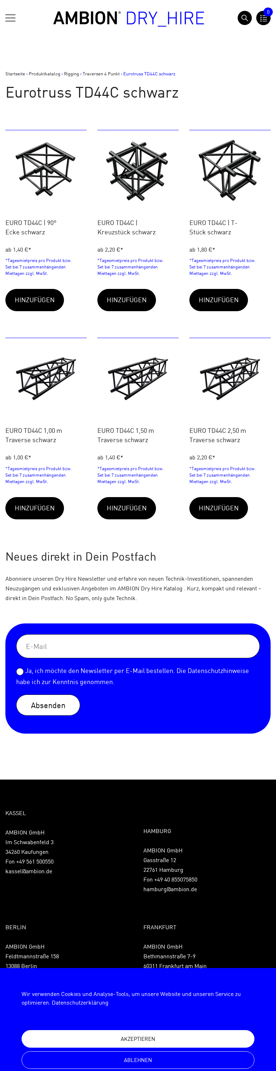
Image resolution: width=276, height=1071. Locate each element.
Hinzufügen (35, 300)
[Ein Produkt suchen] (244, 18)
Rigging (71, 73)
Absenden (48, 705)
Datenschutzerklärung (80, 1002)
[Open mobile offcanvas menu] (10, 18)
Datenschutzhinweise (218, 671)
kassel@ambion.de (28, 871)
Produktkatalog (44, 73)
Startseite (15, 73)
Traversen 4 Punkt (101, 73)
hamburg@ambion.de (170, 889)
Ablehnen (138, 1060)
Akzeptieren (138, 1038)
